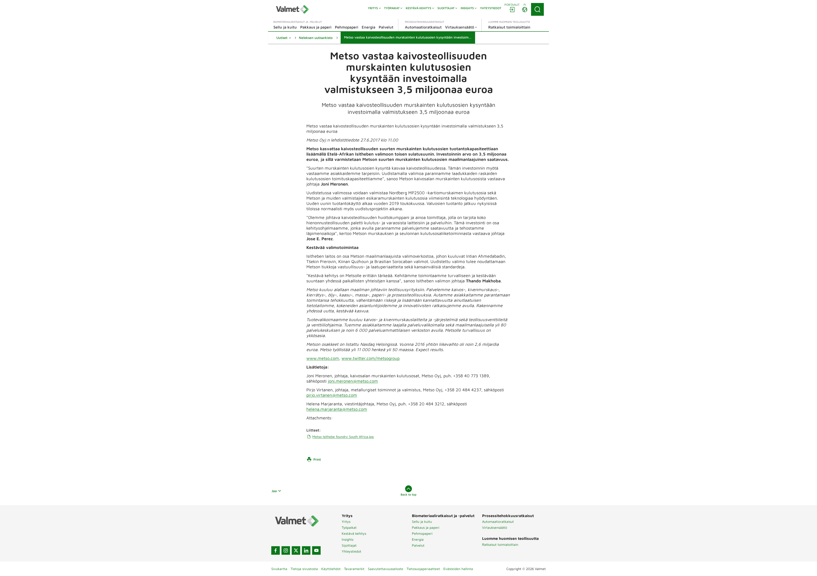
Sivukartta (279, 569)
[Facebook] (275, 550)
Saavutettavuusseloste (385, 569)
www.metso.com (322, 358)
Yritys (346, 521)
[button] (283, 38)
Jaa (274, 491)
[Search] (537, 9)
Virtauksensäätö (494, 527)
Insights (347, 539)
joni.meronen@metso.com (353, 381)
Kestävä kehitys (354, 533)
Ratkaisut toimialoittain (500, 544)
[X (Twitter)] (296, 550)
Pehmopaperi (422, 533)
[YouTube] (316, 550)
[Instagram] (285, 550)
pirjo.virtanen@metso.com (331, 395)
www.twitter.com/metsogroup (370, 358)
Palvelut (418, 545)
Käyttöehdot (331, 569)
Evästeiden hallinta (458, 569)
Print (317, 459)
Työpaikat (349, 527)
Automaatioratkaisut (498, 521)
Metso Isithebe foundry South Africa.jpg (343, 437)
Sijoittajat (349, 545)
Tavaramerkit (354, 569)
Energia (418, 539)
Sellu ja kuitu (422, 521)
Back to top (408, 494)
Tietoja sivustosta (304, 569)
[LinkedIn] (306, 550)
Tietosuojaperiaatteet (423, 569)
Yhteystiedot (351, 551)
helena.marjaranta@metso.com (336, 409)
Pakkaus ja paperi (425, 527)
